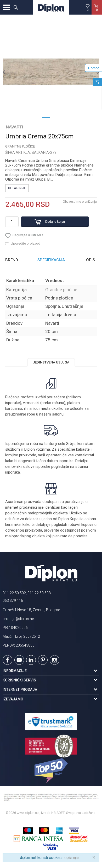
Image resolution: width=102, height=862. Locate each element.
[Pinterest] (43, 660)
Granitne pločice (20, 146)
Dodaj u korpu (55, 222)
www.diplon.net (28, 813)
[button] (16, 7)
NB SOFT (58, 813)
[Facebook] (7, 660)
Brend (11, 260)
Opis (90, 260)
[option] (51, 72)
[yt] (19, 660)
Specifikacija (51, 260)
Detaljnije (17, 188)
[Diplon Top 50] (51, 770)
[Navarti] (14, 126)
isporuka (12, 472)
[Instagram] (54, 660)
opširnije (71, 857)
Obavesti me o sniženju (80, 201)
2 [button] (56, 117)
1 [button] (46, 117)
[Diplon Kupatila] (51, 7)
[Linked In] (31, 660)
